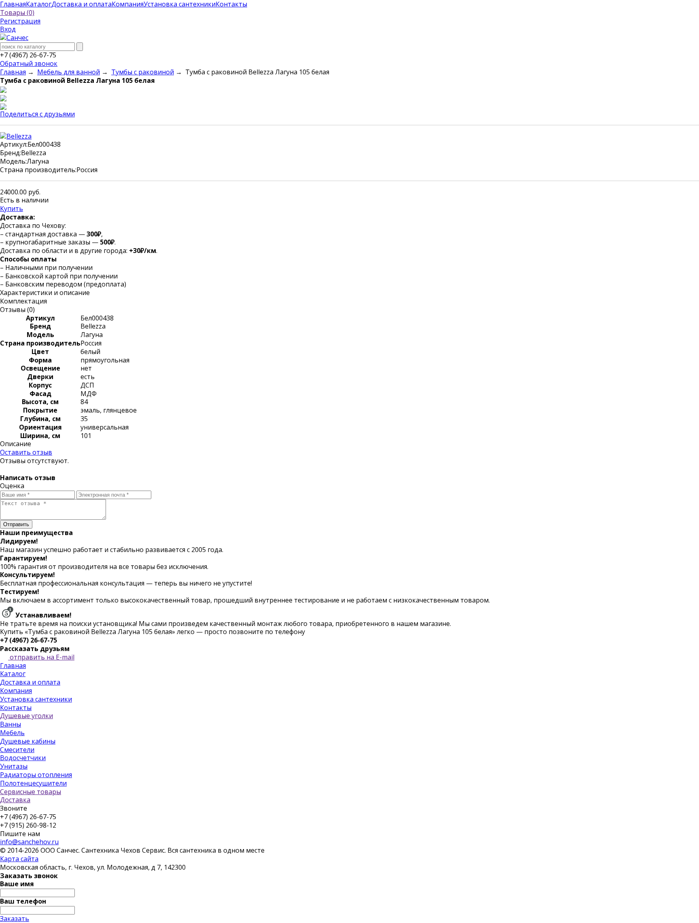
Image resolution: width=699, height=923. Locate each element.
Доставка (15, 799)
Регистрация (20, 21)
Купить (11, 208)
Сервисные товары (30, 791)
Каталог (12, 673)
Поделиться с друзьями (37, 114)
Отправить (16, 524)
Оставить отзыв (26, 452)
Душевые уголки (26, 715)
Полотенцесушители (33, 783)
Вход (8, 29)
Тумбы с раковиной (142, 71)
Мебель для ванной (68, 71)
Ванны (10, 724)
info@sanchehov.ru (29, 841)
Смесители (17, 749)
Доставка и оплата (30, 682)
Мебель (12, 732)
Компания (16, 690)
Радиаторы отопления (36, 774)
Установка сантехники (36, 699)
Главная (13, 71)
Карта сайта (19, 858)
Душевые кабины (27, 741)
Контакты (16, 707)
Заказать (14, 918)
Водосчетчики (23, 757)
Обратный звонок (28, 63)
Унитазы (14, 766)
